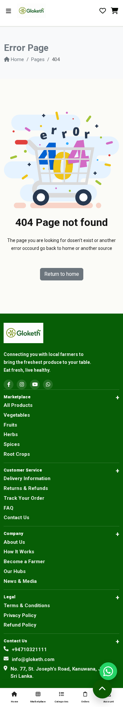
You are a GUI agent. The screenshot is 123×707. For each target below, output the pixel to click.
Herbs (11, 434)
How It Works (19, 552)
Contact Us (16, 517)
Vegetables (17, 415)
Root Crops (17, 454)
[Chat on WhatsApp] (108, 671)
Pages (38, 59)
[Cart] (114, 10)
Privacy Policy (20, 615)
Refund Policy (20, 625)
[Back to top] (102, 688)
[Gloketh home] (42, 10)
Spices (12, 444)
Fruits (10, 425)
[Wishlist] (103, 10)
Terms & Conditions (27, 605)
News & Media (20, 581)
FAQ (8, 508)
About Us (14, 542)
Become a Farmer (24, 561)
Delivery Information (27, 478)
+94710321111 (29, 649)
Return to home (61, 274)
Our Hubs (15, 571)
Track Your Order (24, 498)
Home (17, 59)
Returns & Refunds (26, 488)
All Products (18, 405)
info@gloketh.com (33, 659)
